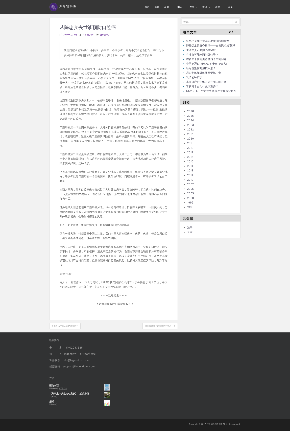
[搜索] (236, 22)
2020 (190, 138)
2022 (190, 129)
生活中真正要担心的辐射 (201, 50)
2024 (190, 120)
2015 (190, 161)
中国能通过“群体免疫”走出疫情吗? (206, 63)
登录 (189, 232)
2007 (190, 184)
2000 (190, 198)
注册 (189, 227)
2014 (190, 166)
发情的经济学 (194, 77)
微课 (204, 7)
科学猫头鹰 (88, 34)
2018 (190, 147)
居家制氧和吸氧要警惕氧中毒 (203, 72)
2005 (190, 188)
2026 (190, 111)
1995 (190, 207)
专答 (192, 7)
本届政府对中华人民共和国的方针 (206, 81)
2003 (190, 193)
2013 (190, 170)
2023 (190, 125)
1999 (190, 202)
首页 (147, 7)
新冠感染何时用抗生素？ (201, 68)
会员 (230, 7)
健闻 (156, 7)
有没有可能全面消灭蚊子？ (202, 54)
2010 (190, 179)
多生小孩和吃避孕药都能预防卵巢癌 (207, 41)
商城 (217, 7)
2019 (190, 143)
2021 (190, 134)
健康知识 (104, 34)
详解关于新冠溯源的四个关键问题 (206, 59)
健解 (179, 7)
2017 (190, 152)
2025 (190, 115)
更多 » (233, 32)
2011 (190, 175)
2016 (190, 156)
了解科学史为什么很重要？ (202, 86)
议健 (166, 7)
